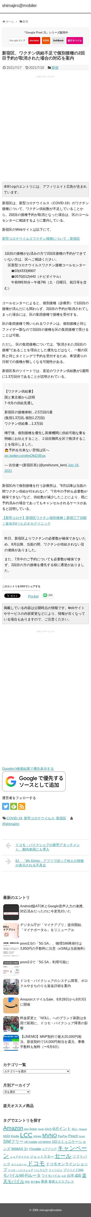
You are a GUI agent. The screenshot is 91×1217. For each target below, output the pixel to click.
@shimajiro (10, 824)
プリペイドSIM (73, 1170)
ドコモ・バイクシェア (20, 1170)
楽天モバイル (75, 40)
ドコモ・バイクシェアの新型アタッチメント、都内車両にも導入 (47, 847)
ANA (26, 1129)
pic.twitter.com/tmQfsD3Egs (25, 456)
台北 (63, 1176)
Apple (41, 1129)
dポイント (61, 1128)
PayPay (63, 1136)
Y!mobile (35, 1149)
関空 (27, 1182)
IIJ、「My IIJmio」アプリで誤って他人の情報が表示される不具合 (49, 863)
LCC (26, 1134)
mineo (37, 1136)
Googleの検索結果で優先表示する (28, 768)
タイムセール (18, 1164)
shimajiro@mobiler (19, 5)
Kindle (15, 1136)
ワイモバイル (51, 1175)
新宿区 (61, 818)
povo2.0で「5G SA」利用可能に (44, 962)
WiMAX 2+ (19, 1149)
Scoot (82, 1136)
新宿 (55, 67)
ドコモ (36, 1163)
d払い (75, 1129)
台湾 (70, 1175)
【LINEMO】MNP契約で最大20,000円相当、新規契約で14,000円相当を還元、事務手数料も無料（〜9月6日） (52, 1042)
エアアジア (49, 1149)
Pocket (33, 596)
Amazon (13, 1128)
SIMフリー (13, 1141)
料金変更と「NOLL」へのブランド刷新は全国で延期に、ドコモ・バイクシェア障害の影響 (54, 1023)
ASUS (48, 1129)
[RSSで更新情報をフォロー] (21, 806)
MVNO (49, 1135)
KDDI (46, 40)
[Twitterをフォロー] (5, 806)
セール (63, 1156)
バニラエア (41, 1170)
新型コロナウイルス (39, 818)
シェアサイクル (19, 1156)
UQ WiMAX (44, 1142)
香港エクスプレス (61, 1181)
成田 (77, 1175)
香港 (44, 1181)
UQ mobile (30, 1141)
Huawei (83, 1129)
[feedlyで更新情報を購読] (13, 806)
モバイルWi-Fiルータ (22, 1175)
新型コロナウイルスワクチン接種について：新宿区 (41, 238)
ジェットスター (42, 1156)
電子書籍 (35, 1182)
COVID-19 (14, 818)
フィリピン (55, 1170)
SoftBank (58, 40)
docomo (34, 40)
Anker (33, 1129)
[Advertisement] (45, 128)
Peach (73, 1136)
